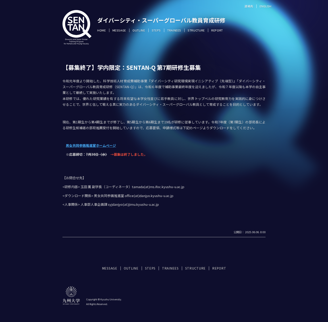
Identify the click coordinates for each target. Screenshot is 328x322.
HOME (101, 30)
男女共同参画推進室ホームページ (91, 145)
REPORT (217, 30)
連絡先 (249, 6)
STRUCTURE (196, 30)
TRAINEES (174, 30)
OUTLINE (139, 30)
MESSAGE (119, 30)
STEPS (156, 30)
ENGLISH (265, 6)
